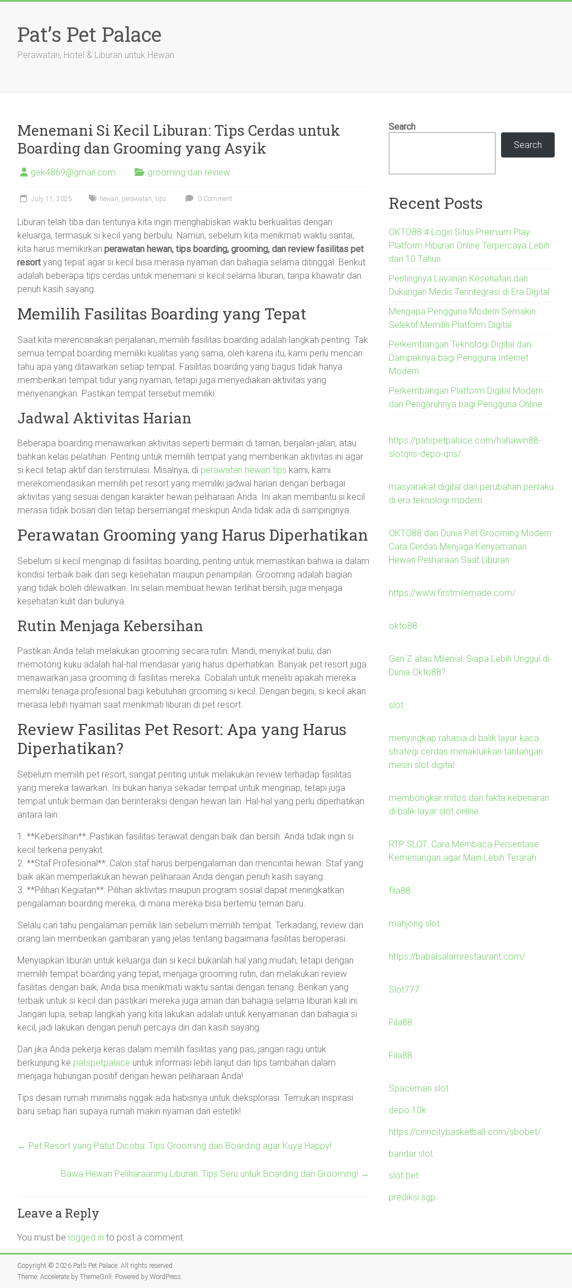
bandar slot (411, 1153)
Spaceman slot (419, 1088)
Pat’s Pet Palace (89, 34)
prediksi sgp (412, 1197)
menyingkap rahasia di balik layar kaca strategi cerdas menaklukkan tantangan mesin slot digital (466, 751)
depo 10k (407, 1110)
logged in (86, 1237)
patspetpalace (101, 1062)
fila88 (400, 890)
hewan (108, 199)
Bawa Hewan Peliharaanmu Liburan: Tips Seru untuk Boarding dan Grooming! (215, 1173)
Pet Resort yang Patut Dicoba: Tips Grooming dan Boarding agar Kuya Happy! (174, 1146)
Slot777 (404, 989)
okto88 (403, 626)
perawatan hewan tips (244, 470)
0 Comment (214, 199)
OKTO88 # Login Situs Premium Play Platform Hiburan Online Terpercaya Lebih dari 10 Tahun (469, 245)
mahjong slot (414, 923)
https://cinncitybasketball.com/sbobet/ (465, 1132)
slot (396, 705)
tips (160, 199)
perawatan (137, 199)
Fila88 (400, 1022)
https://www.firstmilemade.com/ (452, 593)
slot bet (403, 1175)
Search (402, 126)
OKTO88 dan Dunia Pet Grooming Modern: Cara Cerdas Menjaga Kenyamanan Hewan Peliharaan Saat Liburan (471, 546)
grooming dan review (188, 172)
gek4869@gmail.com (73, 172)
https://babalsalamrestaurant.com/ (457, 956)
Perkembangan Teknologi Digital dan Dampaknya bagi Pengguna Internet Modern (460, 357)
